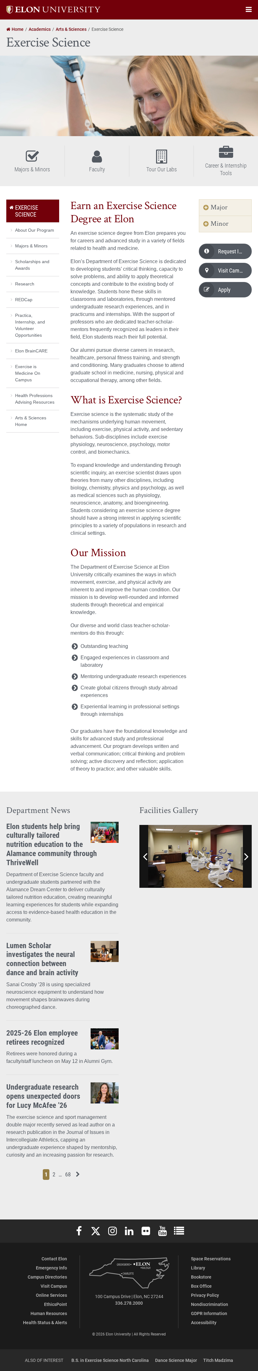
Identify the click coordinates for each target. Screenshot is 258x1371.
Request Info (232, 251)
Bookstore (201, 1277)
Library (198, 1268)
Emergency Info (51, 1268)
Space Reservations (211, 1259)
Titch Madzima (218, 1360)
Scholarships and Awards (32, 265)
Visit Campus (233, 270)
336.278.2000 (129, 1303)
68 (69, 1174)
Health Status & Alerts (45, 1322)
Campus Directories (47, 1277)
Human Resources (49, 1313)
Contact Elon (54, 1259)
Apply (224, 289)
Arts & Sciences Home (30, 421)
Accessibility (203, 1322)
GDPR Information (209, 1313)
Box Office (201, 1286)
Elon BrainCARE (31, 350)
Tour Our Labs (161, 169)
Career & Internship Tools (226, 169)
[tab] (225, 208)
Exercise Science (26, 210)
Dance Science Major (176, 1360)
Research (24, 283)
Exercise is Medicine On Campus (27, 373)
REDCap (23, 299)
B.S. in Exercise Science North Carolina (110, 1360)
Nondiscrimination (209, 1304)
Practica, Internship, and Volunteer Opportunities (30, 325)
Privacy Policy (205, 1295)
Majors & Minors (32, 169)
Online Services (51, 1295)
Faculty (97, 169)
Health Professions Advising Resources (34, 399)
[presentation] (144, 856)
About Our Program (34, 230)
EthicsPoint (55, 1304)
